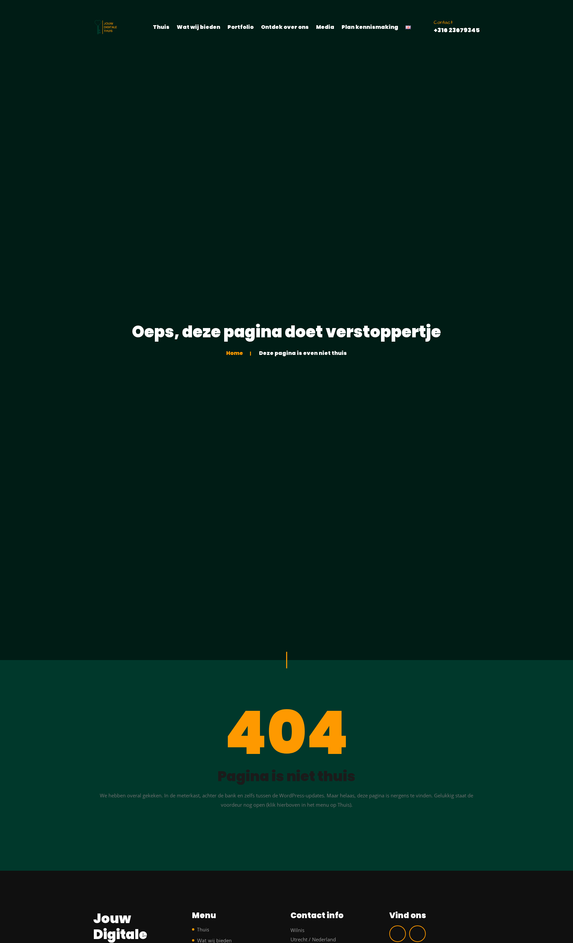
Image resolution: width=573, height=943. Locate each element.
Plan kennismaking (370, 27)
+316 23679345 (457, 30)
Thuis (161, 27)
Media (325, 27)
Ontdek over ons (285, 27)
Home (234, 353)
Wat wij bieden (198, 27)
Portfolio (240, 27)
